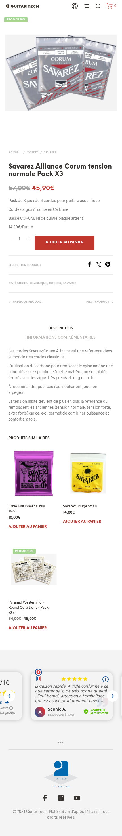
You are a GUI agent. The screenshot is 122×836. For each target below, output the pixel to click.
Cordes (32, 152)
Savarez (50, 152)
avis (94, 811)
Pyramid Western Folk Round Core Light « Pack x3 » (29, 607)
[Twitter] (100, 265)
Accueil (15, 152)
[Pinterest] (109, 265)
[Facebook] (91, 265)
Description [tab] (61, 328)
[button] (111, 6)
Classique (38, 283)
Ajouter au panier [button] (28, 527)
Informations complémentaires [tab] (61, 337)
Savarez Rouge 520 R (80, 505)
